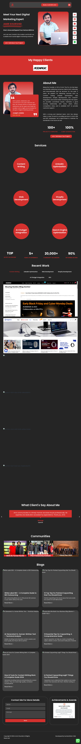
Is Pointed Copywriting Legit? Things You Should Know (58, 676)
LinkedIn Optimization (31, 272)
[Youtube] (75, 28)
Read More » (9, 602)
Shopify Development (65, 272)
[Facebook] (75, 33)
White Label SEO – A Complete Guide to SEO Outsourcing (20, 594)
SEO (50, 277)
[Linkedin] (75, 19)
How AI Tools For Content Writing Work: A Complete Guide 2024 (20, 676)
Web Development (48, 272)
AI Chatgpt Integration (37, 277)
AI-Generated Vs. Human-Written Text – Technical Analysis (20, 635)
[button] (69, 5)
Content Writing (14, 272)
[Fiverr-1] (75, 42)
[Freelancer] (75, 37)
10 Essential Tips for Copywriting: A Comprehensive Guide (58, 635)
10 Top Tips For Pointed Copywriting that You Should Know (58, 594)
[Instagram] (75, 24)
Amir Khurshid (19, 736)
